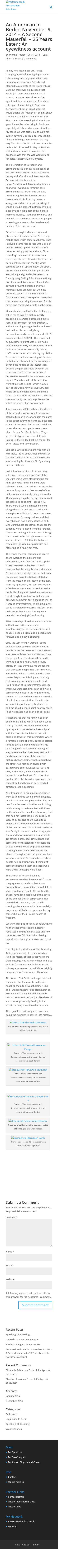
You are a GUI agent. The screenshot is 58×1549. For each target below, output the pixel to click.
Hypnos (12, 1526)
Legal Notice (22, 1544)
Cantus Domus (16, 1496)
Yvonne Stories (14, 1428)
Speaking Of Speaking (18, 1423)
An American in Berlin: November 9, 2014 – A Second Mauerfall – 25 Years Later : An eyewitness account (29, 1353)
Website (10, 1279)
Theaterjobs (14, 1506)
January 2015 (13, 1395)
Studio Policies (16, 1481)
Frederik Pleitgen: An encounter (23, 1344)
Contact (12, 1476)
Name (10, 1251)
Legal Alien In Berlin (16, 1418)
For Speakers (15, 1452)
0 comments (30, 58)
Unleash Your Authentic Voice (22, 1339)
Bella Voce (11, 1414)
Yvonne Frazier (17, 54)
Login (36, 1544)
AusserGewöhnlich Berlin (21, 1521)
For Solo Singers (16, 1457)
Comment (12, 1217)
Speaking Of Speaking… (18, 1334)
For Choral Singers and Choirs (24, 1462)
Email (10, 1265)
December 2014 (14, 1400)
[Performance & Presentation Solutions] (17, 5)
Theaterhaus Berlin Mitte (21, 1501)
